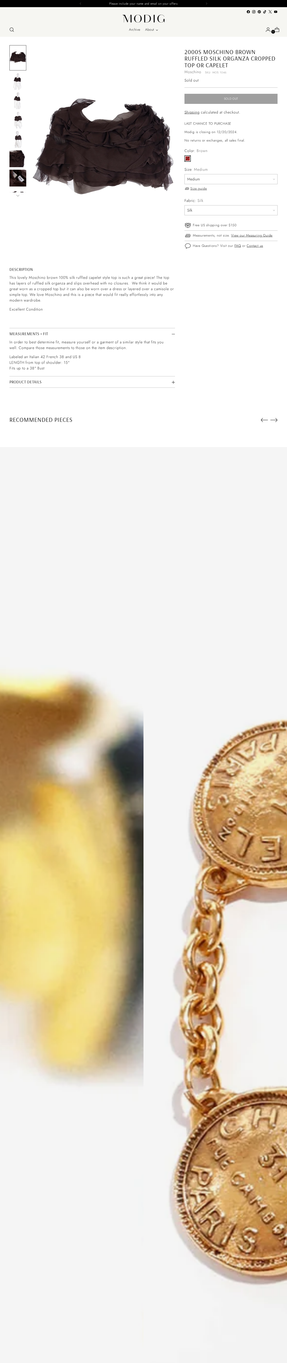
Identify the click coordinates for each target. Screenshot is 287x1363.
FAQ (237, 245)
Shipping (192, 112)
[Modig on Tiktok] (265, 12)
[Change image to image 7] (17, 178)
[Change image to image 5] (17, 139)
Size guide (198, 188)
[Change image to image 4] (17, 120)
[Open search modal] (12, 29)
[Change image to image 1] (17, 57)
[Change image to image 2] (17, 81)
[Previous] (80, 3)
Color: (196, 151)
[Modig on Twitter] (270, 12)
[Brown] (187, 158)
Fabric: (193, 200)
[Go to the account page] (266, 29)
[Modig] (143, 18)
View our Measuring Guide (252, 235)
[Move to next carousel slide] (274, 419)
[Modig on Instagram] (254, 12)
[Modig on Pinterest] (259, 12)
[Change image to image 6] (17, 158)
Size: (196, 169)
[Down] (17, 195)
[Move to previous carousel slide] (264, 420)
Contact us (255, 245)
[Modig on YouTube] (276, 12)
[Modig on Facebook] (248, 12)
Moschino (192, 72)
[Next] (206, 3)
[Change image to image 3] (17, 100)
